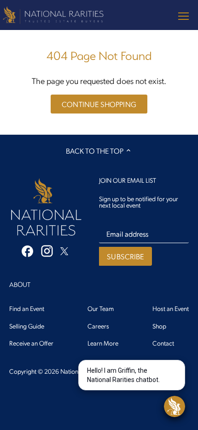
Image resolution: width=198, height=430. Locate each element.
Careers (98, 326)
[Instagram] (47, 251)
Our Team (100, 308)
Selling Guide (26, 326)
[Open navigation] (183, 16)
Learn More (102, 343)
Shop (159, 326)
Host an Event (170, 308)
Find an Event (26, 308)
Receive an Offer (31, 343)
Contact (163, 343)
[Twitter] (64, 250)
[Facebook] (27, 250)
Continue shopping (99, 104)
